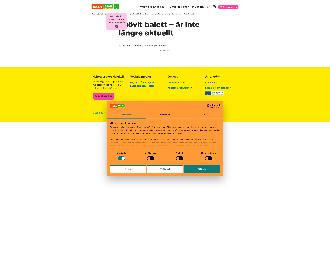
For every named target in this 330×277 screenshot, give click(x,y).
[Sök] (208, 7)
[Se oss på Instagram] (214, 7)
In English (198, 7)
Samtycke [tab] (126, 114)
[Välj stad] (116, 6)
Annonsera (211, 82)
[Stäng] (116, 26)
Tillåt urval (165, 169)
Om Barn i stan (176, 82)
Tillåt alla (202, 169)
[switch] (150, 158)
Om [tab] (203, 114)
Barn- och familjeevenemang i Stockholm (163, 14)
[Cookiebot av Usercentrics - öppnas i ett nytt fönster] (209, 106)
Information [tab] (165, 114)
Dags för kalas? (179, 7)
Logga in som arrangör (218, 87)
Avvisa (128, 169)
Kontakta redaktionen (180, 87)
